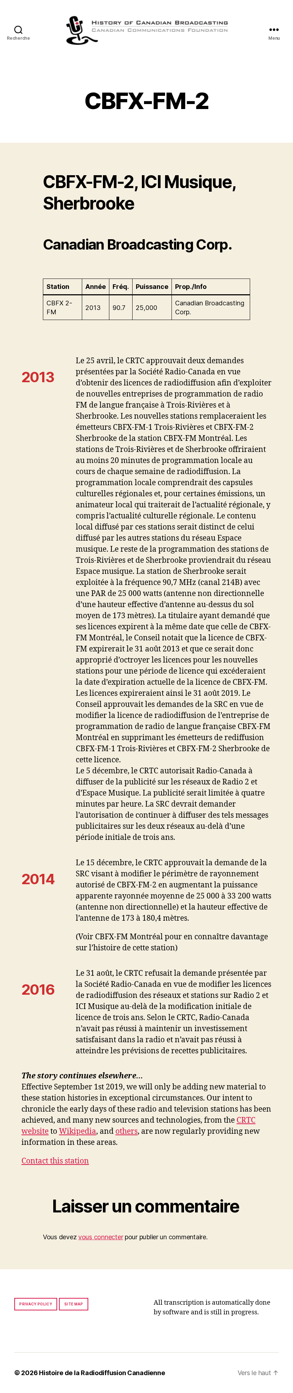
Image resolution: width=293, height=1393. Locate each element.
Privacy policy (35, 1304)
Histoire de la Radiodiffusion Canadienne (102, 1373)
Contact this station (55, 1161)
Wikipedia (77, 1131)
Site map (73, 1304)
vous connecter (100, 1237)
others (126, 1131)
